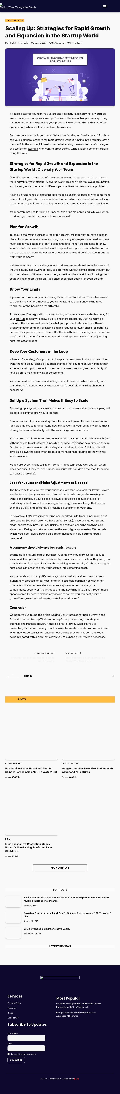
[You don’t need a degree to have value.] (13, 933)
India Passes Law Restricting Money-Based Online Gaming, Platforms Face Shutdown (28, 847)
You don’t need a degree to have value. (47, 928)
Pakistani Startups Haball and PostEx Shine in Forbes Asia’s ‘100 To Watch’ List (31, 770)
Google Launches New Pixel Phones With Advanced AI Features (87, 770)
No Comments (58, 43)
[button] (105, 6)
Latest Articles (15, 20)
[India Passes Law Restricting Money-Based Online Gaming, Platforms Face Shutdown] (31, 808)
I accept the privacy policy (23, 1054)
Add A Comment (60, 868)
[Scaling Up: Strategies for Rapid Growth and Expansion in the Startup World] (60, 105)
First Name (13, 1033)
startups (33, 148)
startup (20, 318)
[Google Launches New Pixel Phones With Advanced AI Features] (88, 733)
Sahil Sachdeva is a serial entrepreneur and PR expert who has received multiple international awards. (66, 899)
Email (10, 1043)
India (8, 839)
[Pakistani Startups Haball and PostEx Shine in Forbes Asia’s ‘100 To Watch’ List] (31, 733)
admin (28, 675)
